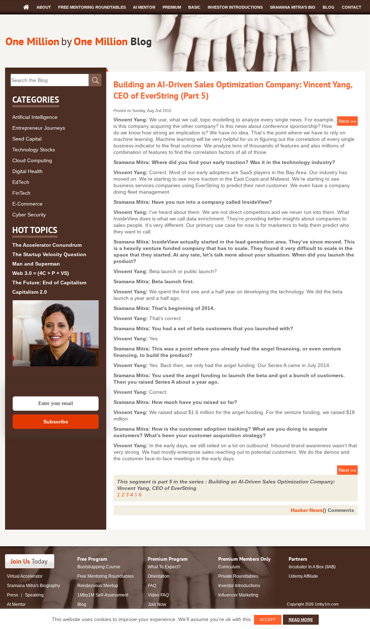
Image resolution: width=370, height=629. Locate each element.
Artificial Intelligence (34, 117)
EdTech (20, 182)
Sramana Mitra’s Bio (292, 7)
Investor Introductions (235, 7)
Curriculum (229, 566)
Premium (172, 7)
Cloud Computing (32, 160)
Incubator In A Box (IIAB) (312, 566)
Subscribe (55, 422)
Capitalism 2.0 (29, 292)
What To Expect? (164, 566)
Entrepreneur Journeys (38, 128)
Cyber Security (29, 214)
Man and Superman (36, 264)
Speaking (34, 595)
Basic (194, 7)
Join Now (157, 604)
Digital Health (27, 171)
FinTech (21, 193)
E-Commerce (27, 204)
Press (12, 595)
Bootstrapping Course (98, 566)
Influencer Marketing (238, 595)
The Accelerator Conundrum (47, 245)
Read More (301, 619)
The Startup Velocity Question (49, 254)
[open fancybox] (56, 333)
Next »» (347, 121)
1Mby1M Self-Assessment (102, 595)
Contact (351, 7)
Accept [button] (268, 619)
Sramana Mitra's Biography (33, 585)
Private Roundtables (238, 576)
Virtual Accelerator (25, 576)
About (43, 7)
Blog (329, 7)
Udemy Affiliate (303, 576)
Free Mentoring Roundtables (92, 7)
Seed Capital (27, 139)
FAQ (152, 585)
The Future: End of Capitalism (49, 282)
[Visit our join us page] (30, 561)
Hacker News (307, 510)
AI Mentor (144, 7)
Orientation (158, 576)
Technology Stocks (33, 149)
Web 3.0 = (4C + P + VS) (40, 273)
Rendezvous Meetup (97, 585)
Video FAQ (158, 595)
